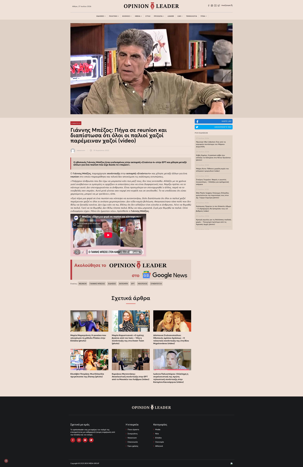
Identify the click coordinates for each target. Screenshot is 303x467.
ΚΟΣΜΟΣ (126, 16)
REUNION (82, 284)
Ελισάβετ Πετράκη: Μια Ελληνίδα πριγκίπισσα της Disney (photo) (87, 375)
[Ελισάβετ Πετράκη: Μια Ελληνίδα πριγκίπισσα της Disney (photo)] (89, 359)
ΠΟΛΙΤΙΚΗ (113, 16)
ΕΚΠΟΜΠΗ (123, 284)
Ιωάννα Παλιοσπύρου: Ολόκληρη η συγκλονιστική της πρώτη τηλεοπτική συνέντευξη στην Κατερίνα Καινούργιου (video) (170, 378)
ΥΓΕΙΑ (203, 16)
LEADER (171, 16)
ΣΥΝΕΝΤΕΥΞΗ (156, 284)
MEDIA (138, 16)
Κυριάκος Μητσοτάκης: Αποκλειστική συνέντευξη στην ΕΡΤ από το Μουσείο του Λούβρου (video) (130, 377)
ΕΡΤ (132, 284)
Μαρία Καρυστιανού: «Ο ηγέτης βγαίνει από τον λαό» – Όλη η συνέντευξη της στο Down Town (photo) (128, 339)
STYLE (147, 16)
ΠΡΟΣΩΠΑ (158, 16)
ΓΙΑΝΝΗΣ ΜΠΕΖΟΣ (97, 284)
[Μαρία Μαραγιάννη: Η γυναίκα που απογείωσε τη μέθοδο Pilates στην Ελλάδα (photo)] (89, 321)
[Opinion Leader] (151, 6)
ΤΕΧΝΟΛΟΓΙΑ (191, 16)
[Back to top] (295, 459)
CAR (179, 16)
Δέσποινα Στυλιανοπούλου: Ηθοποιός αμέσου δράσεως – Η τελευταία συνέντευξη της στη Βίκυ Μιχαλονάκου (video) (171, 339)
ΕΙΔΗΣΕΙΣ (100, 16)
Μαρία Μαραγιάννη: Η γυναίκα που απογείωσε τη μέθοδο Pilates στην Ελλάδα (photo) (88, 338)
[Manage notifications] (6, 461)
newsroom (81, 150)
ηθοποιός (81, 162)
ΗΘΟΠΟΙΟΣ (142, 284)
